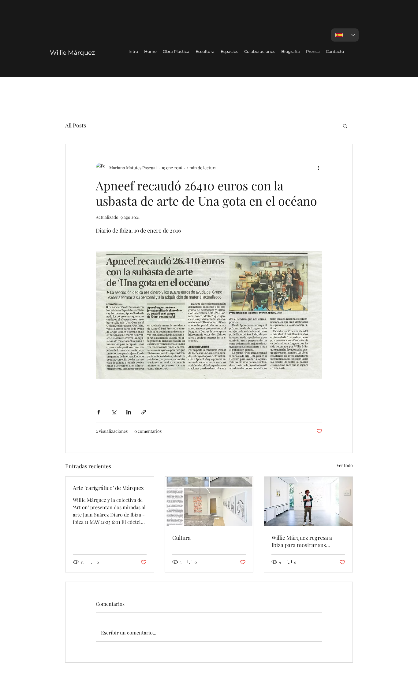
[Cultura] (209, 501)
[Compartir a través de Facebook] (99, 412)
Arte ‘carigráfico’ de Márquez (108, 487)
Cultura (181, 537)
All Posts (75, 125)
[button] (345, 125)
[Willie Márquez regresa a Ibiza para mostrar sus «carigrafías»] (308, 501)
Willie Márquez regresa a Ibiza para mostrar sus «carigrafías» (301, 541)
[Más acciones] (318, 167)
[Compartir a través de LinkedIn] (129, 412)
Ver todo (345, 465)
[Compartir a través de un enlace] (144, 412)
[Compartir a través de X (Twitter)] (114, 412)
